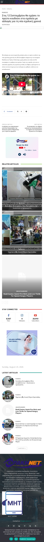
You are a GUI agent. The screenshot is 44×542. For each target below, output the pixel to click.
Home (4, 9)
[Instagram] (14, 526)
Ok (11, 539)
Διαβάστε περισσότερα (27, 539)
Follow (22, 314)
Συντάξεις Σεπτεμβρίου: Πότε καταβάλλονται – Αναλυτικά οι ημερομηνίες (22, 207)
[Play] (19, 154)
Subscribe (35, 314)
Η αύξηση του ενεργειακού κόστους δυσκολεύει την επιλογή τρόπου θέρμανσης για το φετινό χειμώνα (10, 129)
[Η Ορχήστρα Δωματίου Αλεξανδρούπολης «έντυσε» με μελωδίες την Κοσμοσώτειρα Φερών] (8, 439)
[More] (26, 111)
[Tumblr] (30, 526)
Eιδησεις (9, 9)
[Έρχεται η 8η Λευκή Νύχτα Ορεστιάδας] (22, 233)
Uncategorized (21, 291)
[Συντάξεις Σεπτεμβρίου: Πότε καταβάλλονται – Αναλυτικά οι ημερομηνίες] (22, 189)
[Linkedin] (19, 526)
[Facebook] (8, 526)
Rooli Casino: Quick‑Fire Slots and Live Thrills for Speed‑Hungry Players (22, 295)
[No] (41, 535)
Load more (21, 448)
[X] (36, 526)
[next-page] (6, 302)
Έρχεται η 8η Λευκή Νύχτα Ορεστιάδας (22, 252)
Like (8, 314)
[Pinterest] (25, 526)
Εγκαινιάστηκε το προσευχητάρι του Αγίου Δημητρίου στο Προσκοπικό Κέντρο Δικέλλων (29, 425)
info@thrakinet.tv (25, 521)
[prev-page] (3, 302)
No (16, 539)
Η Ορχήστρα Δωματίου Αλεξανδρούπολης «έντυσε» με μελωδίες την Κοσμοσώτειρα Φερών (29, 440)
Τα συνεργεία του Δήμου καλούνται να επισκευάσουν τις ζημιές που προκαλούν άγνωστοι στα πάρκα (33, 129)
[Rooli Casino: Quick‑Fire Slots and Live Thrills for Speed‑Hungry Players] (22, 277)
